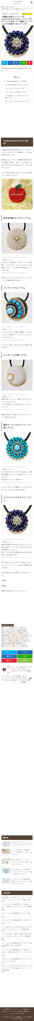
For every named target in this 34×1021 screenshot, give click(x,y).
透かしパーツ (24, 633)
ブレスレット (17, 646)
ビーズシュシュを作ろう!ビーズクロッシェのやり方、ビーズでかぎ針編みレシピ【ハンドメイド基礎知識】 (16, 968)
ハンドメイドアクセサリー (10, 630)
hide (18, 77)
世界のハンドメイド (8, 1011)
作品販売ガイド (27, 1011)
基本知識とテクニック (10, 1009)
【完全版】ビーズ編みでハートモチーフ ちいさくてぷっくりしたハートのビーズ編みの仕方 (16, 898)
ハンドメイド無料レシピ (24, 1009)
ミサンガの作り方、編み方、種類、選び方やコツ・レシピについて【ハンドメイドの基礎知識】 (16, 936)
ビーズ (5, 638)
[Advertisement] (16, 757)
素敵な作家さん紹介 (8, 625)
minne (3, 580)
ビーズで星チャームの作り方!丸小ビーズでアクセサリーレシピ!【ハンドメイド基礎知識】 (16, 928)
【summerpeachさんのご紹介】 (15, 81)
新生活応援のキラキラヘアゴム (17, 85)
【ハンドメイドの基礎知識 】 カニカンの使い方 (16, 914)
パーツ (23, 643)
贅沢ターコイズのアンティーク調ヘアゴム (17, 96)
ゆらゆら (13, 640)
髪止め (25, 646)
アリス (24, 627)
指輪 (4, 635)
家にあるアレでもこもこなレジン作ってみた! (20, 843)
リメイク (25, 638)
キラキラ (5, 633)
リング (10, 635)
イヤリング (20, 640)
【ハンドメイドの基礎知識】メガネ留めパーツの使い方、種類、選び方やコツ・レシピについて (16, 952)
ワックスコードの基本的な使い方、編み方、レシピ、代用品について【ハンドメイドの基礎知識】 (16, 906)
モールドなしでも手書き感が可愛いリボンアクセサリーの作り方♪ (20, 881)
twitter (3, 586)
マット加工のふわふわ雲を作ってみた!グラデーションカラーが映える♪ (21, 872)
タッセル (12, 638)
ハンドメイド (6, 627)
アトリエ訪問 (18, 1011)
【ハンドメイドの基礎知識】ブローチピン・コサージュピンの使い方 (16, 960)
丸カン (18, 638)
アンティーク (16, 627)
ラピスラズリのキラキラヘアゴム (17, 102)
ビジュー (28, 635)
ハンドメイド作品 (19, 635)
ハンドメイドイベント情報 (17, 1013)
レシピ (28, 640)
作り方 (5, 643)
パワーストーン (7, 646)
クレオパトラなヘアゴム (14, 88)
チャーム (5, 640)
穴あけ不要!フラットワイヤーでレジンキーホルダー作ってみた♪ (21, 862)
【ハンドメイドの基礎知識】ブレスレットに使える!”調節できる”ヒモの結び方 (16, 944)
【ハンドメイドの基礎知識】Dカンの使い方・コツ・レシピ (16, 921)
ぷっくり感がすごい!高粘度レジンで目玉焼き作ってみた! (21, 852)
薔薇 (20, 630)
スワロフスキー (14, 633)
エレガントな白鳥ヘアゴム (15, 92)
